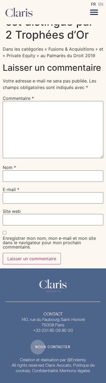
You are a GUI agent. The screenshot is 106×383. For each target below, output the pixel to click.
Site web (12, 211)
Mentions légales (75, 370)
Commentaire (18, 98)
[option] (101, 4)
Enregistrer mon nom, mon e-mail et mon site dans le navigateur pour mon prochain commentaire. (49, 242)
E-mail (11, 189)
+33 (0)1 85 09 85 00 (53, 330)
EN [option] (100, 4)
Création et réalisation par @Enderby (53, 359)
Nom (9, 167)
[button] (94, 12)
